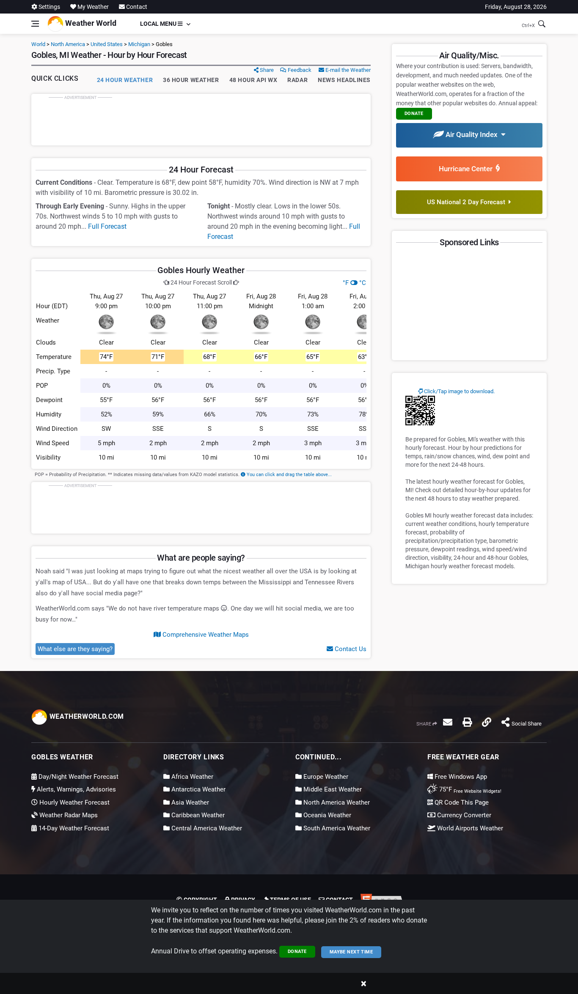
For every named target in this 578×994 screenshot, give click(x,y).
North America (68, 44)
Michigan (139, 44)
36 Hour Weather (191, 80)
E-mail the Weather (347, 70)
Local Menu (159, 23)
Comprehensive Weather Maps (205, 634)
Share (266, 70)
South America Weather (336, 828)
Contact (136, 6)
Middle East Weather (332, 789)
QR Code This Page (461, 802)
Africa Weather (191, 776)
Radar (297, 80)
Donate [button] (414, 113)
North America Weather (336, 802)
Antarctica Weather (198, 789)
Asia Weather (189, 802)
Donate (297, 951)
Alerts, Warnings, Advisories (75, 789)
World (38, 44)
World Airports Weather (469, 828)
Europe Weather (325, 776)
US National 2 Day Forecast (468, 202)
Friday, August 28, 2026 (516, 6)
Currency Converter (463, 815)
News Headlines (344, 80)
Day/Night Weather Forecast (77, 776)
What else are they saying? (75, 649)
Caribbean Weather (197, 815)
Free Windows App (460, 776)
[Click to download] (420, 410)
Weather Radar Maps (68, 815)
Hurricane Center (467, 168)
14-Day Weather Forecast (73, 828)
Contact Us (349, 649)
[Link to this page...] (487, 722)
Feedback (298, 70)
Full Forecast (107, 226)
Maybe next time (351, 952)
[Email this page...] (448, 722)
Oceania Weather (326, 815)
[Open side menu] (35, 23)
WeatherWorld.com (85, 716)
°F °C (354, 283)
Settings (48, 6)
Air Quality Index (472, 134)
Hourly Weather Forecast (74, 802)
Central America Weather (206, 828)
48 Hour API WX (253, 80)
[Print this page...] (467, 722)
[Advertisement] (201, 120)
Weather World (89, 23)
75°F (469, 789)
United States (107, 44)
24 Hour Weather (125, 80)
